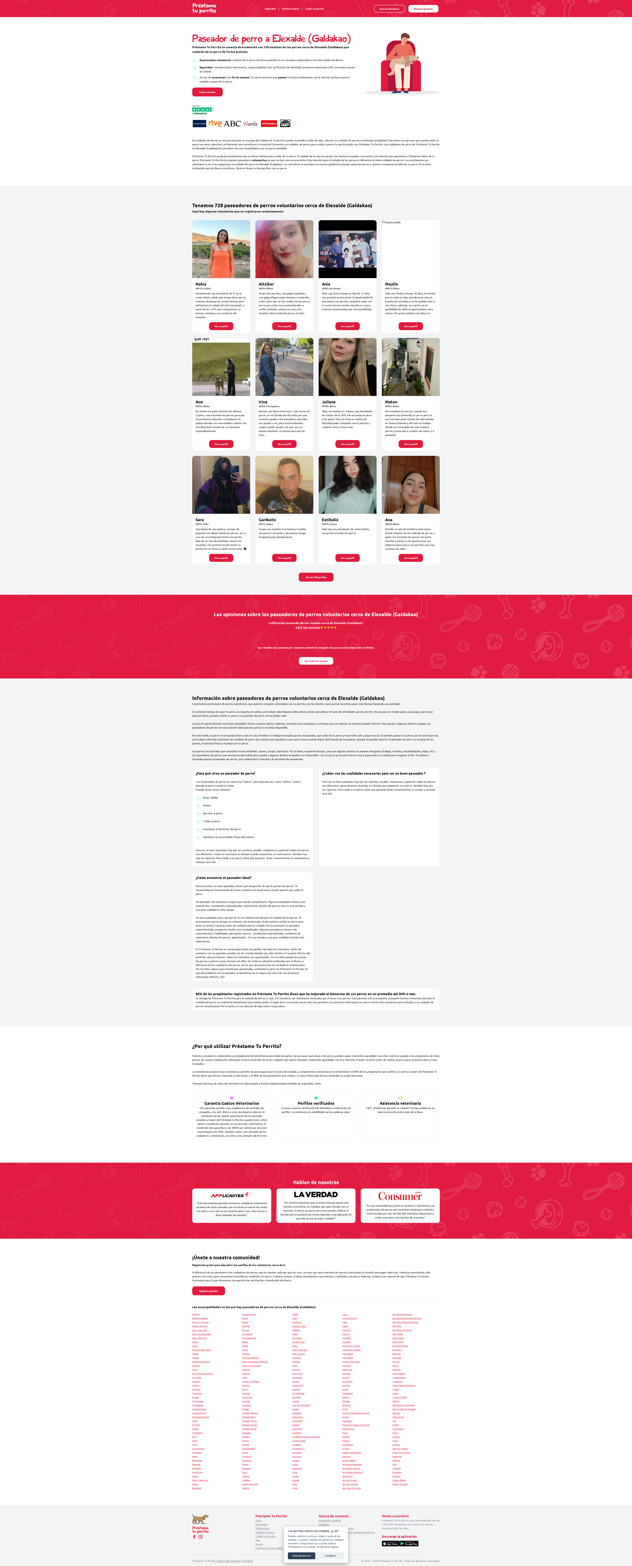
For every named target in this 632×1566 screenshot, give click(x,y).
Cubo (244, 1377)
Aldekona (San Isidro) (201, 1349)
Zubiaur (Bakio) (399, 1480)
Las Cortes (297, 1456)
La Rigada (296, 1444)
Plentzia (346, 1436)
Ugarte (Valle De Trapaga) (404, 1409)
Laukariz (296, 1460)
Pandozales (347, 1421)
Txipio (395, 1393)
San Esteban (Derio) (351, 1468)
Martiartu (346, 1330)
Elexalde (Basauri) (250, 1413)
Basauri (195, 1476)
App (257, 1540)
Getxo (295, 1345)
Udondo (395, 1401)
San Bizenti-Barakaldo (352, 1464)
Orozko (345, 1417)
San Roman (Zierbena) (402, 1330)
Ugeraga (396, 1413)
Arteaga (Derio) (199, 1413)
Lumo (344, 1314)
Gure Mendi (297, 1373)
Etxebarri (246, 1468)
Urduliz (395, 1424)
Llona (294, 1484)
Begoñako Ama (249, 1314)
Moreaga (346, 1373)
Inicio (258, 1520)
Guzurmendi (297, 1385)
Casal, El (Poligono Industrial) (255, 1361)
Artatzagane (197, 1405)
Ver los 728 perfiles (316, 577)
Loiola (295, 1488)
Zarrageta (396, 1472)
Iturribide (296, 1397)
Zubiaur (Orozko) (400, 1484)
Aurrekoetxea (198, 1448)
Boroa (245, 1349)
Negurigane (347, 1393)
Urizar (395, 1432)
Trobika (395, 1389)
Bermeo (246, 1330)
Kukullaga (296, 1413)
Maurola (346, 1334)
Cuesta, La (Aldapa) (250, 1381)
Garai (294, 1318)
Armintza (196, 1389)
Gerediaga (297, 1338)
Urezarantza (397, 1428)
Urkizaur (396, 1436)
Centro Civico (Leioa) (251, 1365)
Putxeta (345, 1448)
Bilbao (245, 1342)
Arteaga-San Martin (201, 1417)
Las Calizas (297, 1452)
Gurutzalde (297, 1377)
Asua (194, 1436)
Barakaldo (196, 1468)
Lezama (295, 1480)
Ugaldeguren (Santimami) (403, 1405)
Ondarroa (346, 1405)
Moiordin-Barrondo (351, 1361)
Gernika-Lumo (298, 1342)
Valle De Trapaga (400, 1448)
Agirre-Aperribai (199, 1330)
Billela (245, 1345)
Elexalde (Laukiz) (249, 1424)
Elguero (245, 1436)
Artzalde (196, 1424)
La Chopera (297, 1421)
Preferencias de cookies (269, 1548)
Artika (195, 1421)
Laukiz (295, 1464)
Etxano (245, 1464)
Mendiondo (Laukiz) (351, 1345)
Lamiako (296, 1424)
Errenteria (247, 1456)
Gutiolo (295, 1381)
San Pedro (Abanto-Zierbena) (405, 1322)
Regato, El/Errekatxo (351, 1452)
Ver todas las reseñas (316, 660)
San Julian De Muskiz (351, 1488)
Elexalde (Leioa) (249, 1428)
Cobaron (246, 1369)
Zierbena (396, 1476)
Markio (345, 1326)
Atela (194, 1440)
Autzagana (197, 1452)
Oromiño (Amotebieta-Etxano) (356, 1413)
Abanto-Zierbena (200, 1326)
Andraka (196, 1365)
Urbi (394, 1421)
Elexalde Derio (248, 1417)
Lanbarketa (297, 1428)
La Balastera (297, 1417)
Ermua (245, 1452)
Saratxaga (396, 1357)
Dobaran (246, 1393)
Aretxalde (196, 1377)
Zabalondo (397, 1456)
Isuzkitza (296, 1389)
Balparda (196, 1464)
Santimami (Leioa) (400, 1345)
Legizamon (297, 1468)
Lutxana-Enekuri (349, 1318)
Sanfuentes (347, 1476)
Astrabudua (197, 1432)
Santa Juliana (398, 1338)
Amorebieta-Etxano (201, 1361)
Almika (195, 1353)
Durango (246, 1401)
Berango (246, 1326)
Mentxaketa (347, 1353)
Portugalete (347, 1444)
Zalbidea (396, 1460)
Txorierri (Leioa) (399, 1397)
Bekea (245, 1318)
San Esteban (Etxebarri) (352, 1472)
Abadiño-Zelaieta (200, 1318)
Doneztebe (247, 1397)
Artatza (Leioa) (199, 1409)
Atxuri (195, 1444)
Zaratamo (396, 1468)
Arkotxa (195, 1385)
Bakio (194, 1456)
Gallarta (245, 1488)
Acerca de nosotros (330, 1520)
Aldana (195, 1345)
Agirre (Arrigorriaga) (201, 1334)
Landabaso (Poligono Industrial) (306, 1436)
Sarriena (396, 1361)
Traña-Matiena (398, 1373)
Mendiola (346, 1342)
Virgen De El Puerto (401, 1452)
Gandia (295, 1314)
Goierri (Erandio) (299, 1349)
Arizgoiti (196, 1381)
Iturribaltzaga (298, 1393)
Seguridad (270, 8)
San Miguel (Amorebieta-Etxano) (406, 1318)
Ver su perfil (221, 326)
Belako (245, 1322)
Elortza (245, 1440)
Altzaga (195, 1357)
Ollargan (346, 1401)
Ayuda (259, 1544)
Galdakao (246, 1480)
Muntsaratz (347, 1381)
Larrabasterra (298, 1448)
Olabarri (346, 1397)
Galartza (246, 1476)
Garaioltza (296, 1322)
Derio (244, 1389)
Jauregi (295, 1401)
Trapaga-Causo (399, 1377)
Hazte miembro (207, 92)
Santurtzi (396, 1353)
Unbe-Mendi (397, 1417)
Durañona (246, 1405)
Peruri (345, 1432)
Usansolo (396, 1444)
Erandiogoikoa (248, 1448)
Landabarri (297, 1432)
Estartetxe (247, 1460)
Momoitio (346, 1365)
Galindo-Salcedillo (250, 1484)
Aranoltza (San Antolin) (202, 1373)
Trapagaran (397, 1381)
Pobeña (345, 1440)
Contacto (324, 1524)
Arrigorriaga (197, 1401)
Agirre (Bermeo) (199, 1338)
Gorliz (295, 1365)
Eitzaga (245, 1409)
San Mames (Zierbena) (402, 1314)
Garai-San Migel (299, 1326)
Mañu (344, 1322)
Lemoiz (295, 1476)
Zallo (394, 1464)
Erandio (245, 1444)
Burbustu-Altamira (250, 1357)
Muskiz (345, 1389)
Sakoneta (346, 1456)
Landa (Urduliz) (299, 1440)
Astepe (195, 1428)
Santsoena (397, 1349)
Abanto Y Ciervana (200, 1322)
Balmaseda (197, 1460)
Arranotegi (197, 1393)
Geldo (295, 1334)
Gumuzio (296, 1369)
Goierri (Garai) (298, 1353)
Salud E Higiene (349, 1460)
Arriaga (195, 1397)
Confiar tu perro (290, 8)
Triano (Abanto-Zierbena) (403, 1385)
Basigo (195, 1484)
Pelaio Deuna (348, 1428)
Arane (195, 1369)
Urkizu (395, 1440)
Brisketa (246, 1353)
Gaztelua (296, 1330)
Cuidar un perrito (314, 8)
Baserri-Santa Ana (200, 1480)
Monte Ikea (347, 1369)
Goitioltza (296, 1357)
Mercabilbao (347, 1357)
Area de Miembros (389, 8)
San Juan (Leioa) (349, 1480)
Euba (244, 1472)
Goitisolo (296, 1361)
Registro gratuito (423, 8)
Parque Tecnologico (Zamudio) (356, 1424)
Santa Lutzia (397, 1342)
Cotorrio (246, 1373)
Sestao (395, 1365)
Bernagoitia (247, 1334)
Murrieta (346, 1385)
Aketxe (195, 1342)
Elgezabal (246, 1432)
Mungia (345, 1377)
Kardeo (295, 1409)
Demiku (245, 1385)
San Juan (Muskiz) (350, 1484)
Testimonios (262, 1528)
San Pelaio (396, 1326)
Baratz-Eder (197, 1472)
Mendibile (346, 1338)
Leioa (294, 1472)
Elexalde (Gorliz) (249, 1421)
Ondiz (345, 1409)
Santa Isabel (397, 1334)
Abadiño (196, 1314)
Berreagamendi (249, 1338)
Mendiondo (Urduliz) (351, 1349)
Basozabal (196, 1488)
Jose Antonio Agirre (301, 1405)
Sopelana (396, 1369)
